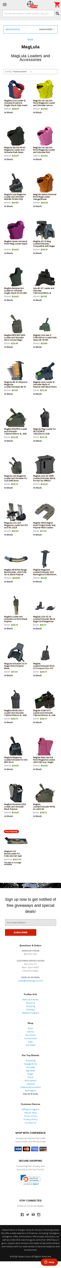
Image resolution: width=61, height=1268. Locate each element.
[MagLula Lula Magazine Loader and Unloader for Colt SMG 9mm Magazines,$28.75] (16, 465)
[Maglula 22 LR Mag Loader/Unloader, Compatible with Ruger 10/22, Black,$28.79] (45, 230)
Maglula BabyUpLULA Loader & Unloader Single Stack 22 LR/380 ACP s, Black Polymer (15, 292)
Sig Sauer (30, 1070)
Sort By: (8, 71)
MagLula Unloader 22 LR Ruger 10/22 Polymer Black (15, 666)
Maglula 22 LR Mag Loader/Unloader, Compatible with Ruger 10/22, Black (44, 245)
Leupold (31, 1084)
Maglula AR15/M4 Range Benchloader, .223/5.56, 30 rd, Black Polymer (15, 572)
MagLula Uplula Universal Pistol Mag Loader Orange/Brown (44, 196)
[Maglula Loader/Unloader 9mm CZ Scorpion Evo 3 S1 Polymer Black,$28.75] (45, 653)
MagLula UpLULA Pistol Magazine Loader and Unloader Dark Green (14, 149)
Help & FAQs (30, 1112)
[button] (30, 29)
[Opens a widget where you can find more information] (49, 1262)
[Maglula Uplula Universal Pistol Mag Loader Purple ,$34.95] (16, 230)
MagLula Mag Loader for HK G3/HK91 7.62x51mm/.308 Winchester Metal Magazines (44, 434)
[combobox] (28, 13)
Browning (30, 1060)
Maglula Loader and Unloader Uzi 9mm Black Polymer (16, 619)
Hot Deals (31, 1045)
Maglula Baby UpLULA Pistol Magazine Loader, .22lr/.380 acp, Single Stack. (44, 761)
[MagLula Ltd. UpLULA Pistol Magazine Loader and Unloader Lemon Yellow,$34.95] (45, 90)
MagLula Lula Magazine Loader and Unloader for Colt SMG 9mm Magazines (15, 479)
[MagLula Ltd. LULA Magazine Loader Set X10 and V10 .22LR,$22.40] (16, 512)
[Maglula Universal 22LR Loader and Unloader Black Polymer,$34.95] (16, 793)
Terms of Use (30, 1116)
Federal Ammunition (30, 1087)
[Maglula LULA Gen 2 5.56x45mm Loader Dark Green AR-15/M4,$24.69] (45, 324)
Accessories (30, 1038)
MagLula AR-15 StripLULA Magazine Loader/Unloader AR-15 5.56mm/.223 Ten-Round (15, 387)
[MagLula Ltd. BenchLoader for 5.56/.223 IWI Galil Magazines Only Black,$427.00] (16, 840)
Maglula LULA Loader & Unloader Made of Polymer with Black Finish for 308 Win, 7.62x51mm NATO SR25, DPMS (45, 387)
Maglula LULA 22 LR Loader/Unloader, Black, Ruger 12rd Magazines (44, 619)
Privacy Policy (30, 1119)
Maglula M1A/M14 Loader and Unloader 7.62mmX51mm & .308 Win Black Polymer (15, 432)
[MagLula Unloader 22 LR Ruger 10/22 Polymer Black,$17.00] (16, 653)
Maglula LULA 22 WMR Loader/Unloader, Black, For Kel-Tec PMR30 (44, 478)
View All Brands (30, 1094)
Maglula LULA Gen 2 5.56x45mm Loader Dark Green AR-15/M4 (45, 337)
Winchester (30, 1080)
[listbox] (23, 71)
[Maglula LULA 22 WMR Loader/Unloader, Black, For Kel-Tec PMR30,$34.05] (45, 465)
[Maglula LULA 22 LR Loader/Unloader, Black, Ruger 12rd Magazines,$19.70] (45, 606)
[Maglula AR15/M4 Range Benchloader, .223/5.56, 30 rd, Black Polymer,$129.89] (16, 559)
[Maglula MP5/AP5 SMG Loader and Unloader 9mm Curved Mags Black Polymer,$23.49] (16, 324)
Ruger (30, 1074)
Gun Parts (30, 1035)
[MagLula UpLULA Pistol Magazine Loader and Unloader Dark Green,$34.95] (16, 137)
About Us (30, 1003)
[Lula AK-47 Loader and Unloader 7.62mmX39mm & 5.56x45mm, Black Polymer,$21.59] (45, 277)
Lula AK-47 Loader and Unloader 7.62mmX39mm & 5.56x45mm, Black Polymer (43, 293)
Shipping (30, 1006)
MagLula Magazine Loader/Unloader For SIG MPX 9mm (15, 759)
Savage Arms (30, 1064)
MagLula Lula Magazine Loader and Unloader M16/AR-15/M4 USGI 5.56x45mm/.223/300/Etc (16, 198)
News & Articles (30, 999)
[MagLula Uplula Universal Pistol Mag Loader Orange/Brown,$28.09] (45, 183)
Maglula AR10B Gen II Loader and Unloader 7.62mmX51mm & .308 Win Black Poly (15, 714)
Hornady (30, 1067)
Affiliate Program (30, 1013)
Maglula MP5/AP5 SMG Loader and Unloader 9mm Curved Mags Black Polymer (14, 338)
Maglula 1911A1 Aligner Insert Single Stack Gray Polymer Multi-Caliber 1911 (44, 526)
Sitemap (30, 1009)
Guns (30, 1028)
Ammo (30, 1031)
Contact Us (30, 1122)
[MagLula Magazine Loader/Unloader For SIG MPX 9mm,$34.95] (16, 746)
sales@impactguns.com (30, 980)
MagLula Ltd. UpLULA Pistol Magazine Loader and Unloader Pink (44, 149)
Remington (30, 1090)
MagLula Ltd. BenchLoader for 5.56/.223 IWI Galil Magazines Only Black (14, 855)
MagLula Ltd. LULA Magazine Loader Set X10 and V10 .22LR (16, 525)
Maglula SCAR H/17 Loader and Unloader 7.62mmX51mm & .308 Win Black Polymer (44, 714)
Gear (30, 1041)
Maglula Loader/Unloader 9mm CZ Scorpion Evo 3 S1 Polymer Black (44, 667)
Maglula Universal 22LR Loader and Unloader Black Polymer (15, 806)
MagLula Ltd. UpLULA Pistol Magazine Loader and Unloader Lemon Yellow (44, 104)
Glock (30, 1077)
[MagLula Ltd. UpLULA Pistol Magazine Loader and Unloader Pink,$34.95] (45, 137)
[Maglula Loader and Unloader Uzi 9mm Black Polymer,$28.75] (16, 606)
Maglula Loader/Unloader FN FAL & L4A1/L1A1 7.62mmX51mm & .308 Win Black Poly (44, 809)
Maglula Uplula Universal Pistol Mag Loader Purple (15, 242)
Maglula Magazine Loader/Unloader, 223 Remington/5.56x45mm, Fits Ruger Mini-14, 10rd (45, 573)
